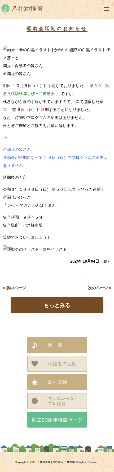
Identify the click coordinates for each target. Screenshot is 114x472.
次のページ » (99, 287)
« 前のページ (14, 287)
